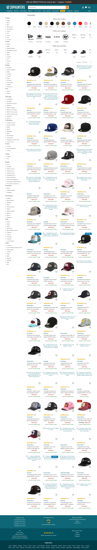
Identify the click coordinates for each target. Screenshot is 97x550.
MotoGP (9, 258)
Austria (10, 545)
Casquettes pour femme (20, 523)
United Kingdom (76, 547)
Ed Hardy (9, 80)
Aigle (8, 46)
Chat (8, 63)
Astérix (8, 209)
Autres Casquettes (11, 148)
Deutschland (54, 545)
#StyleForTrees (19, 534)
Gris (8, 33)
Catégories (70, 11)
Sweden (63, 547)
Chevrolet (9, 236)
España (60, 545)
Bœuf (8, 54)
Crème (8, 31)
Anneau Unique (10, 206)
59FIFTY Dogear (11, 107)
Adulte (8, 91)
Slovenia (58, 547)
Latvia (17, 547)
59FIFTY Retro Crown (12, 114)
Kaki (8, 37)
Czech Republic (41, 545)
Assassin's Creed (11, 122)
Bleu (8, 24)
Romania (48, 547)
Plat (8, 158)
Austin (8, 226)
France (74, 545)
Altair (8, 204)
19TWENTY (10, 99)
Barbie (8, 127)
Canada (25, 545)
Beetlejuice (9, 131)
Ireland (10, 547)
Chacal (8, 61)
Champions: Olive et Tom (13, 139)
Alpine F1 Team (10, 168)
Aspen (8, 224)
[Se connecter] (83, 7)
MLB (8, 256)
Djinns (8, 78)
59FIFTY (9, 105)
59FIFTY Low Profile (12, 109)
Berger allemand (11, 48)
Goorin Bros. (23, 11)
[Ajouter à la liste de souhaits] (39, 76)
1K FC (8, 164)
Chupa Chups (10, 142)
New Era (16, 11)
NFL (8, 264)
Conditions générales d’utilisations (20, 538)
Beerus (8, 215)
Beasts (8, 129)
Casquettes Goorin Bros (19, 521)
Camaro (9, 234)
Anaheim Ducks (10, 173)
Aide (89, 11)
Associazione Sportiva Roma (14, 181)
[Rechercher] (67, 7)
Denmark (48, 545)
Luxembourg (28, 547)
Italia (14, 547)
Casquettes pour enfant (19, 525)
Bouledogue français (12, 50)
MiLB (8, 254)
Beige (8, 20)
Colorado (9, 238)
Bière (8, 133)
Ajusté (8, 188)
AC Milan (9, 166)
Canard (9, 56)
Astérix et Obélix (11, 211)
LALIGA (9, 251)
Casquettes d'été (20, 517)
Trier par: (79, 62)
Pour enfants (37, 11)
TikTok (77, 532)
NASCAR (9, 260)
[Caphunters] (19, 7)
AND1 (8, 71)
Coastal (9, 76)
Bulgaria (20, 545)
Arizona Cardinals (11, 177)
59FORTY (9, 116)
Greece (82, 545)
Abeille (8, 44)
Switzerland (69, 547)
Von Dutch (46, 82)
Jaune (8, 35)
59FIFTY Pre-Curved (12, 112)
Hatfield (9, 84)
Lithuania (22, 547)
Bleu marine (10, 27)
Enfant (8, 93)
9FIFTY (9, 118)
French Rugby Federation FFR (14, 247)
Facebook (77, 534)
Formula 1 (9, 245)
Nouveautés (55, 11)
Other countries (85, 547)
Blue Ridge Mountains (12, 230)
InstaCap (76, 11)
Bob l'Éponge (10, 135)
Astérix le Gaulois (11, 125)
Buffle (8, 52)
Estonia (64, 545)
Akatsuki (9, 198)
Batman (9, 213)
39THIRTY (9, 101)
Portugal (43, 547)
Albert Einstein (10, 200)
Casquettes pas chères (19, 519)
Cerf (8, 59)
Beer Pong (9, 228)
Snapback (9, 192)
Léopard (9, 39)
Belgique (15, 545)
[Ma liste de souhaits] (86, 7)
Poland (37, 547)
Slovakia (53, 547)
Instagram (77, 536)
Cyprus (34, 545)
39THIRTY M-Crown (12, 103)
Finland (69, 545)
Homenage (9, 86)
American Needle (11, 69)
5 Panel (9, 146)
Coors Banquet (10, 241)
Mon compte (20, 532)
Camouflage (10, 29)
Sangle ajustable (11, 190)
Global (78, 545)
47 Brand (9, 67)
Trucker (9, 150)
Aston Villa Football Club (13, 183)
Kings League (10, 249)
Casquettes (9, 11)
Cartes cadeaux (46, 11)
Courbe (9, 156)
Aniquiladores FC (11, 175)
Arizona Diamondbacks (12, 179)
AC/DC (8, 221)
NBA (8, 262)
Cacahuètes (10, 137)
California (9, 232)
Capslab (9, 74)
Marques (30, 11)
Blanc (8, 22)
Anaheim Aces (10, 171)
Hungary (87, 545)
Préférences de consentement (20, 536)
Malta (33, 547)
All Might (9, 202)
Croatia (30, 545)
